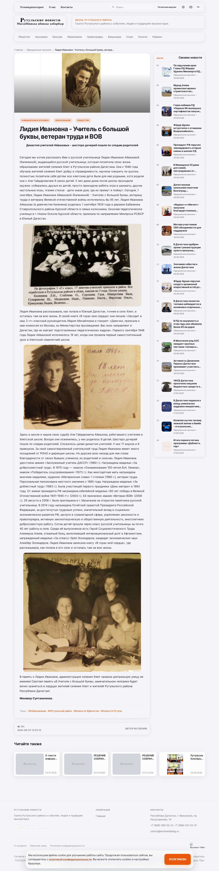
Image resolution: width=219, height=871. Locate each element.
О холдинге (20, 845)
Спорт (129, 36)
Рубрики (157, 36)
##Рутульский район (60, 711)
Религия (142, 36)
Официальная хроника (39, 49)
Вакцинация (114, 36)
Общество (24, 36)
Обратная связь (38, 845)
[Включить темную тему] (183, 7)
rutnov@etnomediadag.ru (164, 831)
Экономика (41, 36)
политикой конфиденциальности (70, 859)
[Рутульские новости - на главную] (40, 22)
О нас (52, 7)
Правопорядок (95, 36)
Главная (18, 49)
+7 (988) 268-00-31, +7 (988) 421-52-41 (173, 825)
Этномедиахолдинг (32, 7)
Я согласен (177, 859)
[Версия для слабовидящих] (191, 7)
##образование (37, 711)
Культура (57, 36)
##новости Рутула (111, 711)
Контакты (67, 7)
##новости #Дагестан (86, 711)
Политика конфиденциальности (67, 845)
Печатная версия (167, 7)
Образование (74, 36)
